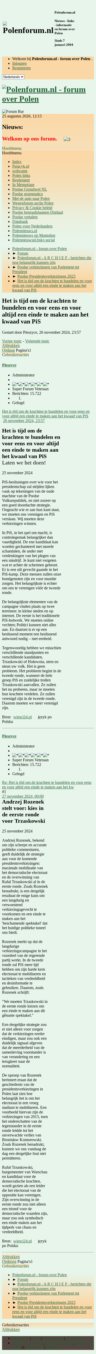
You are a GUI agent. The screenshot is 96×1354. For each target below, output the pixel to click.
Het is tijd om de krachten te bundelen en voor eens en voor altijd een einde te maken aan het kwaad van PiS (46, 413)
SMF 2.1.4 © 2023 (27, 1343)
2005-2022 (34, 1347)
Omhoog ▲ (75, 1338)
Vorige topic (12, 341)
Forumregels (53, 1338)
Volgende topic (37, 341)
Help (36, 1338)
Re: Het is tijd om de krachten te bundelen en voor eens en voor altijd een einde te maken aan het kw (46, 784)
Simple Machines (59, 1343)
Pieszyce (9, 365)
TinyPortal (20, 1338)
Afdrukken (11, 345)
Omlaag (8, 350)
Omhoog (9, 1261)
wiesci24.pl (22, 717)
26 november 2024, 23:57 (24, 420)
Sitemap (52, 1347)
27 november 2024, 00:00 (23, 796)
